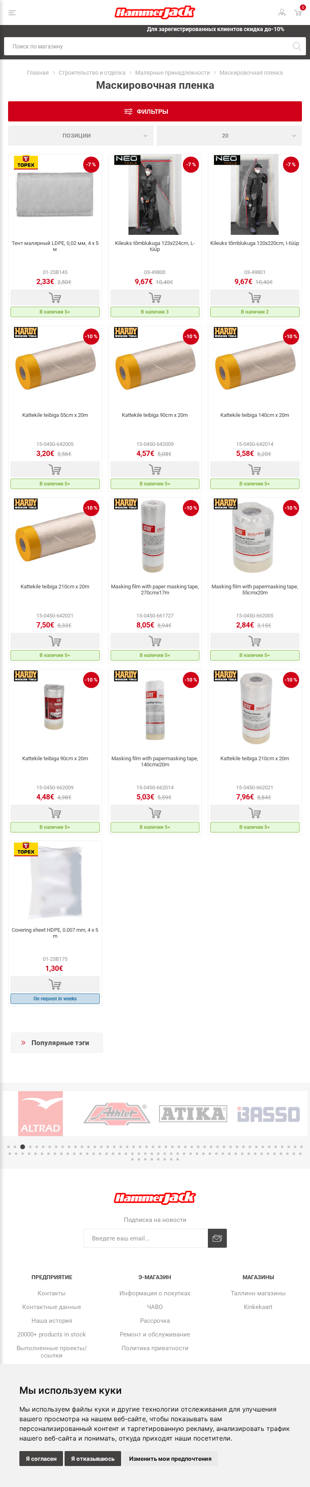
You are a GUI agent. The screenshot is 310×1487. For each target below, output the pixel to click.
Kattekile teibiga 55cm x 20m (55, 415)
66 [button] (132, 1153)
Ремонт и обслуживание (155, 1334)
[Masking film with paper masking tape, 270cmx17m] (155, 538)
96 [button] (152, 1159)
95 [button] (145, 1159)
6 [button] (43, 1147)
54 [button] (55, 1153)
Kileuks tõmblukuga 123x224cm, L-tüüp (155, 246)
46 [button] (301, 1147)
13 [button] (88, 1147)
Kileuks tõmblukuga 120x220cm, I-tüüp (254, 243)
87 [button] (268, 1153)
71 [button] (164, 1153)
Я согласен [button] (41, 1458)
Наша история (51, 1320)
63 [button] (113, 1153)
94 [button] (139, 1159)
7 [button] (49, 1147)
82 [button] (236, 1153)
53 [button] (48, 1153)
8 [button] (56, 1147)
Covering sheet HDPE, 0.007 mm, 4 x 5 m (55, 933)
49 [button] (22, 1153)
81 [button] (229, 1153)
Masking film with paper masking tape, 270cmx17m (155, 590)
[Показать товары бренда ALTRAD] (40, 1113)
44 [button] (288, 1147)
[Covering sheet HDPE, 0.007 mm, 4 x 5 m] (55, 881)
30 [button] (198, 1147)
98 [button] (164, 1159)
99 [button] (171, 1159)
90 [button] (287, 1153)
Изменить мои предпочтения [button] (170, 1458)
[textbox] (146, 46)
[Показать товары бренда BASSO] (269, 1113)
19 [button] (127, 1147)
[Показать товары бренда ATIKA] (193, 1113)
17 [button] (114, 1147)
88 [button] (274, 1153)
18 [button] (120, 1147)
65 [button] (126, 1153)
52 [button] (42, 1153)
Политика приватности (155, 1348)
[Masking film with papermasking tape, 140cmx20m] (155, 709)
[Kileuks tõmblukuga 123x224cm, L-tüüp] (155, 194)
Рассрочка (155, 1320)
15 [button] (101, 1147)
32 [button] (211, 1147)
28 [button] (185, 1147)
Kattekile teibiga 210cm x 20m (55, 587)
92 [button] (300, 1153)
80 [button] (223, 1153)
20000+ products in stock (51, 1334)
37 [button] (243, 1147)
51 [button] (35, 1153)
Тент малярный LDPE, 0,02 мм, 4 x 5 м (55, 246)
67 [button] (139, 1153)
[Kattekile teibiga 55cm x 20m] (55, 366)
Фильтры (152, 111)
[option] (40, 1113)
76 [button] (197, 1153)
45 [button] (295, 1147)
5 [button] (37, 1147)
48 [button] (16, 1153)
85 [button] (255, 1153)
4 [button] (30, 1147)
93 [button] (132, 1159)
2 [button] (15, 1147)
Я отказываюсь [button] (93, 1458)
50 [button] (29, 1153)
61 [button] (100, 1153)
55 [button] (61, 1153)
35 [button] (230, 1147)
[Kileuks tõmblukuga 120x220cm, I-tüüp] (255, 194)
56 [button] (68, 1153)
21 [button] (140, 1147)
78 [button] (210, 1153)
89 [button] (281, 1153)
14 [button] (95, 1147)
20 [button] (133, 1147)
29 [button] (192, 1147)
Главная (38, 72)
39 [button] (256, 1147)
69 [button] (152, 1153)
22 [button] (146, 1147)
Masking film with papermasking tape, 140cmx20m (154, 761)
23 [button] (153, 1147)
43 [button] (282, 1147)
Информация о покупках (154, 1293)
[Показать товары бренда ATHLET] (117, 1113)
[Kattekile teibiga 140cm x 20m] (255, 366)
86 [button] (261, 1153)
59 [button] (87, 1153)
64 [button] (119, 1153)
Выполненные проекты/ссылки (52, 1352)
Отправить (217, 1238)
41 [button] (269, 1147)
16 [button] (108, 1147)
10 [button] (69, 1147)
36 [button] (237, 1147)
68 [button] (145, 1153)
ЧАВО (155, 1307)
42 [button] (275, 1147)
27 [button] (179, 1147)
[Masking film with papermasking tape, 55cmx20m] (255, 538)
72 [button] (171, 1153)
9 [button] (62, 1147)
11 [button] (75, 1147)
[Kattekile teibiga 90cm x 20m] (155, 366)
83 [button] (242, 1153)
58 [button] (81, 1153)
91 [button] (294, 1153)
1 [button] (8, 1147)
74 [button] (184, 1153)
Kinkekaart (258, 1307)
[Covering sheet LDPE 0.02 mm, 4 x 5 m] (55, 194)
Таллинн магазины (258, 1293)
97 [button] (158, 1159)
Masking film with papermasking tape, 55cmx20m (255, 590)
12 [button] (82, 1147)
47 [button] (9, 1153)
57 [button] (74, 1153)
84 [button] (248, 1153)
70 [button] (158, 1153)
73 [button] (177, 1153)
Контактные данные (51, 1307)
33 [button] (217, 1147)
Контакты (52, 1293)
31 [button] (204, 1147)
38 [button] (250, 1147)
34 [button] (224, 1147)
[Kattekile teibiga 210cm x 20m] (55, 538)
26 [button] (172, 1147)
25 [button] (166, 1147)
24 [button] (159, 1147)
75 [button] (190, 1153)
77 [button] (203, 1153)
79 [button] (216, 1153)
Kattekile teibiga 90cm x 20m (155, 415)
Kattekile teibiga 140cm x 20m (254, 415)
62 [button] (106, 1153)
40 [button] (263, 1147)
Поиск (297, 46)
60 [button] (93, 1153)
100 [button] (177, 1159)
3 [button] (22, 1146)
